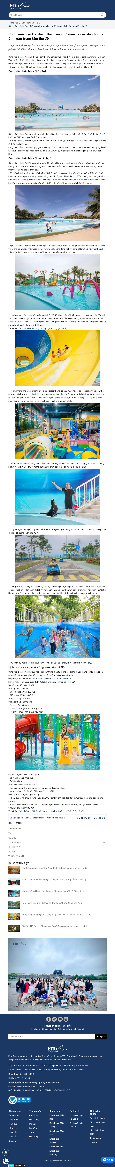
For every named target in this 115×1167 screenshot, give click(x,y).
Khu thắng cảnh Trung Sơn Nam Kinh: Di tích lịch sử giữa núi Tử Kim (55, 868)
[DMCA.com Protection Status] (16, 1165)
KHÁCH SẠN (14, 842)
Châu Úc (13, 1136)
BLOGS (11, 851)
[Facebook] (48, 1019)
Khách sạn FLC (57, 1146)
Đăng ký (100, 1037)
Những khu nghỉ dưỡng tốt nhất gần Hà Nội (52, 678)
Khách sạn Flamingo (54, 1153)
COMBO (12, 838)
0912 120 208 (23, 1078)
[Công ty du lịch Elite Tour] (19, 6)
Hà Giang (33, 1136)
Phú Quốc (34, 1115)
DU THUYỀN (14, 847)
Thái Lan (13, 1128)
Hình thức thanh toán (97, 1132)
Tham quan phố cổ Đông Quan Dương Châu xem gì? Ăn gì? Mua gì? (55, 879)
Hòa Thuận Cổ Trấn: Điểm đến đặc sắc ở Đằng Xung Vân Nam (52, 903)
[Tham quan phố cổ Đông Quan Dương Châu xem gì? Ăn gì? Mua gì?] (14, 881)
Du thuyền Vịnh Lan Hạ (77, 1125)
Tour (10, 833)
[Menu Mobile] (104, 5)
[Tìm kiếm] (102, 15)
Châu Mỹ (13, 1141)
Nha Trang (34, 1119)
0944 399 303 (52, 1082)
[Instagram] (66, 1019)
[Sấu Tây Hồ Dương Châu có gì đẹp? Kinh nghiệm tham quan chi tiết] (14, 928)
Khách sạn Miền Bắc (57, 1117)
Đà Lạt (32, 1124)
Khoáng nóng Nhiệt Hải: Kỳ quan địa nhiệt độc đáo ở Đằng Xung (53, 891)
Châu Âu (13, 1132)
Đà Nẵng (33, 1128)
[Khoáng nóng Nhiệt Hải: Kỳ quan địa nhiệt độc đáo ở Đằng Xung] (14, 893)
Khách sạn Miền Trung (57, 1125)
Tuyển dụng (95, 1138)
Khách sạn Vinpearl (54, 1141)
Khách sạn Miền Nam (57, 1133)
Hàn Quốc (14, 1124)
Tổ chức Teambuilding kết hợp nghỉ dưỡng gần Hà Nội (43, 328)
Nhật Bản (13, 1119)
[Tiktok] (54, 1019)
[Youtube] (60, 1019)
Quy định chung (97, 1118)
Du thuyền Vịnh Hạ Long (77, 1117)
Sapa (31, 1132)
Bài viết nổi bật (18, 863)
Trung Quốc (14, 1115)
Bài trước (85, 818)
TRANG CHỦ (14, 828)
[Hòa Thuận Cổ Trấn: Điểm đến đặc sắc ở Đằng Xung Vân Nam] (14, 905)
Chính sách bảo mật (97, 1124)
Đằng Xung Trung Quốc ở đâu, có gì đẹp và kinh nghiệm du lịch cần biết (57, 914)
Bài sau (98, 818)
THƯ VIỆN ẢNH (16, 856)
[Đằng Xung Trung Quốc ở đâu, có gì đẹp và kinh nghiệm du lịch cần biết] (14, 916)
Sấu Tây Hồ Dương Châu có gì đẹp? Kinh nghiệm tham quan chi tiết (54, 926)
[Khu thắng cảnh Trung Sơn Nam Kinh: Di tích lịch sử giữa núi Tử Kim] (14, 870)
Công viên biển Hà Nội (18, 57)
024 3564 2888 (27, 1074)
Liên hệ (93, 1142)
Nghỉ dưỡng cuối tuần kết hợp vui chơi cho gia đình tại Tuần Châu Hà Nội (51, 811)
